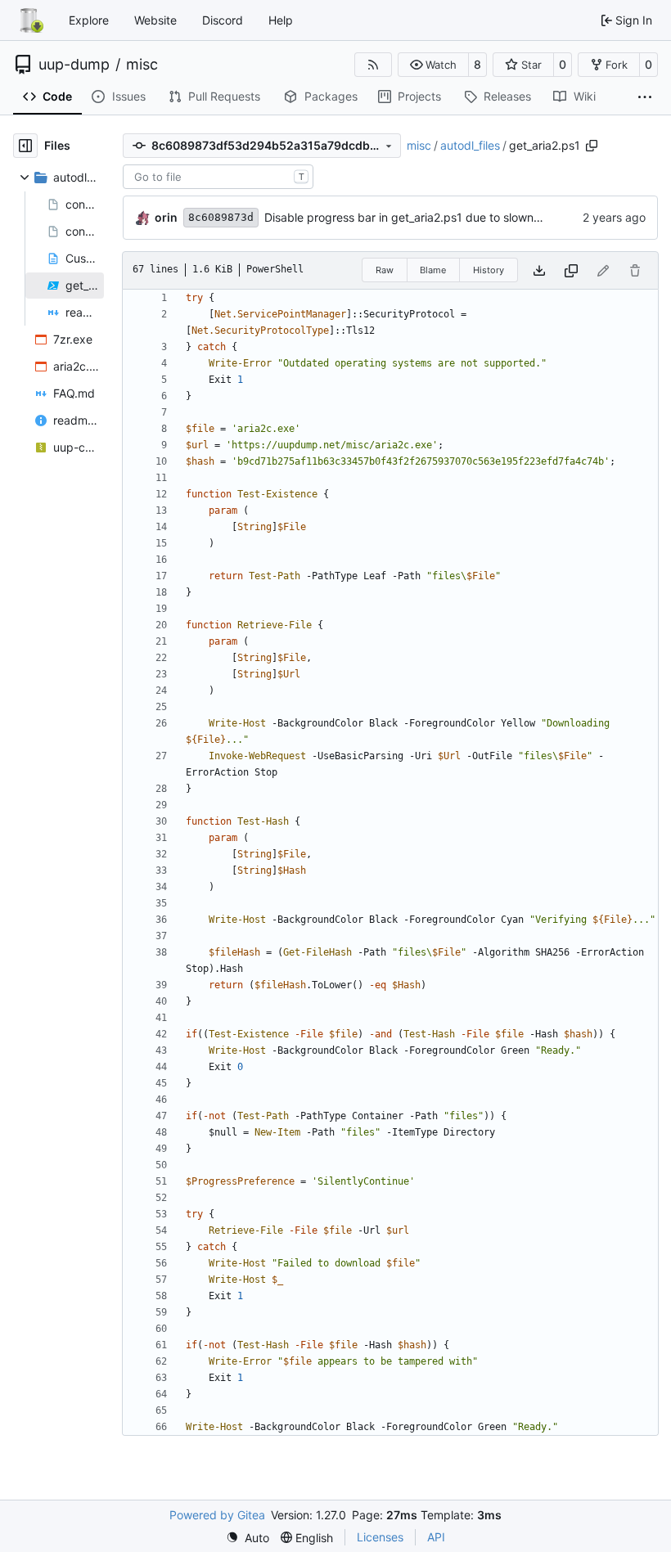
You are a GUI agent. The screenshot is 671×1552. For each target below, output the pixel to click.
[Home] (31, 20)
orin (166, 217)
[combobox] (218, 176)
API (436, 1537)
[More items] (645, 97)
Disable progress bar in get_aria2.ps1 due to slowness (408, 217)
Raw (385, 270)
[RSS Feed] (373, 64)
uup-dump (74, 64)
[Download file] (539, 270)
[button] (433, 64)
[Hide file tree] (25, 145)
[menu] (247, 1538)
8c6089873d (221, 217)
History (488, 270)
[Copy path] (591, 145)
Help (280, 20)
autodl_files (470, 145)
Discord (222, 20)
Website (155, 20)
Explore (89, 20)
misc (142, 64)
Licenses (380, 1537)
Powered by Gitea (217, 1515)
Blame (433, 270)
